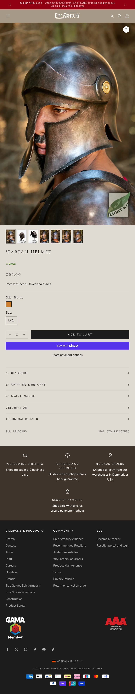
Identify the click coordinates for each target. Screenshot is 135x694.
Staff (9, 559)
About (10, 552)
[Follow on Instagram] (25, 649)
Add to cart (80, 335)
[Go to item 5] (55, 236)
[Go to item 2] (22, 236)
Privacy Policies (63, 579)
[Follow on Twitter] (16, 649)
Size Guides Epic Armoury (23, 586)
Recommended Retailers (69, 546)
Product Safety (15, 606)
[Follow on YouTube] (44, 649)
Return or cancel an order (70, 586)
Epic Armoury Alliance (68, 539)
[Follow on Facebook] (7, 649)
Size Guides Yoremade (20, 592)
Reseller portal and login (113, 546)
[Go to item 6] (67, 236)
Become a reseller (108, 539)
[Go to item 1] (10, 236)
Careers (11, 566)
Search (10, 539)
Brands (10, 579)
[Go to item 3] (33, 236)
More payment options (68, 355)
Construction (14, 599)
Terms (57, 572)
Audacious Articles (65, 552)
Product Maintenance (67, 566)
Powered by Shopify (88, 668)
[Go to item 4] (44, 236)
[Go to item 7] (78, 236)
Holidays (11, 572)
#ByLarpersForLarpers (68, 559)
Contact (11, 546)
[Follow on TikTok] (53, 649)
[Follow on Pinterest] (35, 649)
